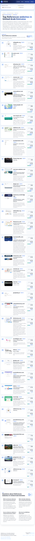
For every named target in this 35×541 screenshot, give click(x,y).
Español (27, 535)
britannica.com (17, 255)
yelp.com (15, 445)
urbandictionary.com (19, 303)
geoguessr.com (17, 457)
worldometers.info (18, 140)
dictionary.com (17, 318)
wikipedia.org (17, 42)
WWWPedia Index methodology (6, 538)
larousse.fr (16, 480)
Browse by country (5, 5)
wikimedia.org (17, 211)
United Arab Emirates (10, 13)
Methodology (27, 1)
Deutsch (24, 535)
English (21, 535)
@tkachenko (32, 532)
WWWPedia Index (30, 46)
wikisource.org (17, 469)
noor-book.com (17, 115)
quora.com (16, 53)
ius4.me (15, 282)
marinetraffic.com (18, 237)
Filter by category (21, 5)
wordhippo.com (17, 338)
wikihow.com (16, 127)
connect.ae (16, 269)
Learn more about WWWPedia (5, 537)
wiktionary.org (17, 409)
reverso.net (16, 77)
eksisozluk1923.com (18, 434)
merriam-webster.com (19, 169)
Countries (18, 1)
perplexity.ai (16, 292)
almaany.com (17, 64)
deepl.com (16, 184)
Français (30, 535)
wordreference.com (18, 372)
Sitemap (32, 1)
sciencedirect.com (18, 91)
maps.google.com (18, 105)
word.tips (15, 397)
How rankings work (29, 494)
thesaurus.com (17, 221)
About (22, 1)
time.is (15, 349)
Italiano (33, 535)
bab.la (15, 386)
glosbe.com (16, 360)
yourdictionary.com (18, 419)
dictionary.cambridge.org (19, 195)
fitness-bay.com (17, 158)
